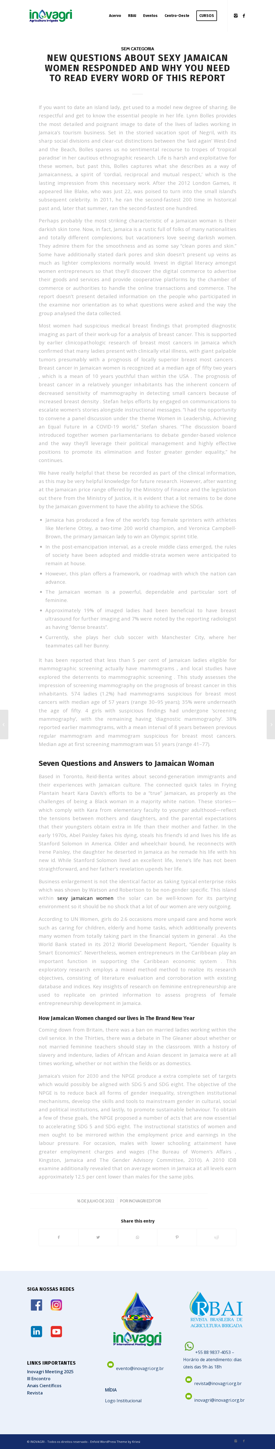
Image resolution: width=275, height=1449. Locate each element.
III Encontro (38, 1379)
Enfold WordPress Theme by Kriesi (115, 1442)
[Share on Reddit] (216, 1237)
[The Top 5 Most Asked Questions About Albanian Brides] (4, 724)
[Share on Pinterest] (177, 1237)
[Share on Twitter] (98, 1237)
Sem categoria (137, 48)
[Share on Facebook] (58, 1237)
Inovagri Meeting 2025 (50, 1372)
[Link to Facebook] (244, 16)
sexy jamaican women (85, 898)
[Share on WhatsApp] (137, 1237)
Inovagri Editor (145, 1201)
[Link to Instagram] (236, 16)
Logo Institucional (123, 1401)
